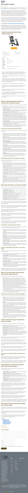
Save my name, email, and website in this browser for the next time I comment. (12, 446)
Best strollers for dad (6, 420)
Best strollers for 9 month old (7, 422)
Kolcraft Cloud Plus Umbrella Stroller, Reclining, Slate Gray (16, 23)
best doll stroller (4, 426)
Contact (12, 473)
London (21, 460)
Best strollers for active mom (7, 421)
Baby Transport (4, 425)
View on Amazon (14, 48)
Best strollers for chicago (6, 423)
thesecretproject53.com (5, 484)
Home (12, 460)
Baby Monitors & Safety (16, 463)
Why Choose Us (12, 471)
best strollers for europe (5, 427)
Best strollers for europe (6, 419)
